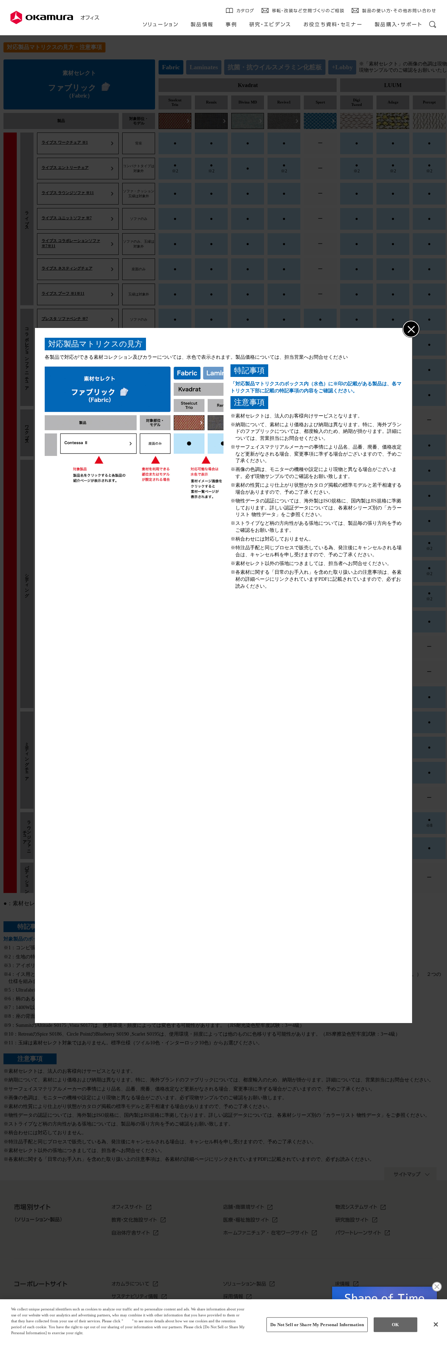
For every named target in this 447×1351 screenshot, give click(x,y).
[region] (223, 1325)
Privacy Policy (25, 1338)
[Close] (436, 1324)
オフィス (89, 17)
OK (395, 1324)
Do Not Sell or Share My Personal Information (317, 1324)
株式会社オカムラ (41, 17)
